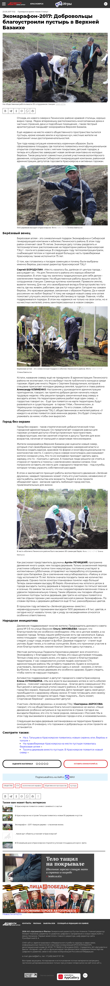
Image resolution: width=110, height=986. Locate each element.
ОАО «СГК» (62, 228)
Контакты (26, 923)
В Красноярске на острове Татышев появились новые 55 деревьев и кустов (48, 815)
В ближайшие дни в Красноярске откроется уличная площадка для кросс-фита (50, 843)
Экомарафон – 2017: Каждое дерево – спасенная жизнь (39, 825)
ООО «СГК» (61, 104)
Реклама (37, 923)
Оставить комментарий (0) (86, 764)
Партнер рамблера (47, 975)
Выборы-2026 (49, 923)
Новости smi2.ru (12, 914)
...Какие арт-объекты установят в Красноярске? (36, 834)
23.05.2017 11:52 (9, 12)
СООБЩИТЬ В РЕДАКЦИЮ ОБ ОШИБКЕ (73, 923)
